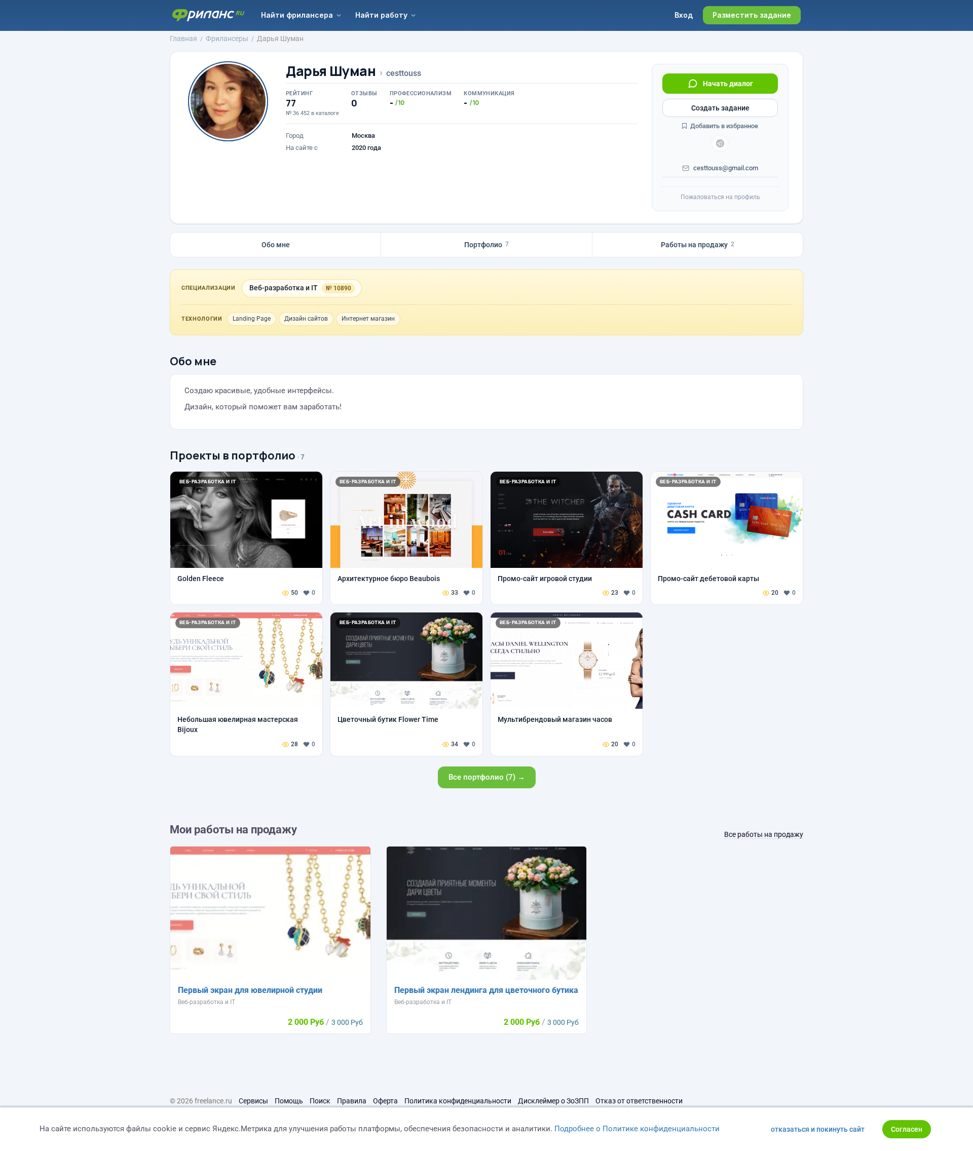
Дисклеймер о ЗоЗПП (553, 1101)
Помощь (289, 1101)
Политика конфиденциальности (457, 1101)
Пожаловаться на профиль (720, 197)
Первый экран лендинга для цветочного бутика (486, 990)
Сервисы (253, 1101)
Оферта (385, 1101)
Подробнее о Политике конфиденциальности (637, 1128)
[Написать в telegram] (720, 143)
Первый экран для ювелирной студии (250, 990)
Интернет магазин (368, 318)
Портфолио (486, 245)
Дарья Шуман (331, 71)
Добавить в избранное (723, 126)
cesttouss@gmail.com (725, 168)
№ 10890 (338, 288)
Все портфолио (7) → (486, 777)
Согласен (906, 1129)
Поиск (320, 1101)
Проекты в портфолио (232, 455)
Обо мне (275, 245)
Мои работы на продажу (233, 829)
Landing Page (252, 318)
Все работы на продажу (763, 834)
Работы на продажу (697, 245)
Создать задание (720, 108)
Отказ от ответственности (639, 1101)
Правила (351, 1101)
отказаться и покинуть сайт (818, 1129)
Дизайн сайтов (306, 318)
